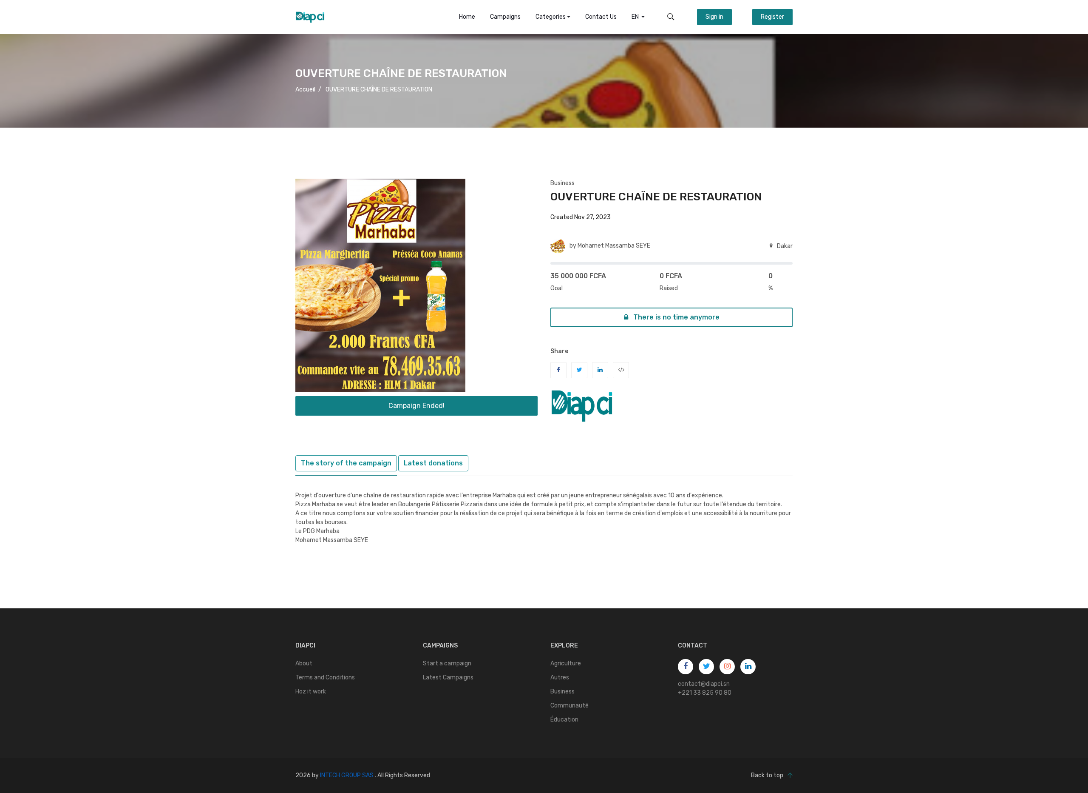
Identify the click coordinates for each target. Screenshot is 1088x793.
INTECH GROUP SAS (347, 775)
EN (636, 16)
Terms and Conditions (325, 677)
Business (562, 183)
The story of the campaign (346, 463)
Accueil (305, 89)
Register (772, 16)
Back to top (767, 775)
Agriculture (565, 663)
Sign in (714, 16)
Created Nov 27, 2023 (580, 217)
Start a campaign (447, 663)
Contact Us (601, 16)
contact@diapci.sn (704, 683)
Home (467, 16)
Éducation (564, 719)
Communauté (569, 705)
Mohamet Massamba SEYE (614, 245)
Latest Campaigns (448, 677)
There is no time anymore (676, 317)
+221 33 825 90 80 (704, 692)
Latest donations (433, 463)
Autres (559, 677)
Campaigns (505, 16)
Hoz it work (310, 691)
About (303, 663)
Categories (551, 16)
